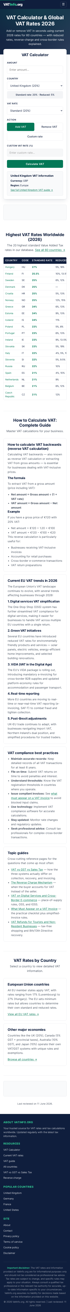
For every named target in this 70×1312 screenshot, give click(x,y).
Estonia (9, 313)
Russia (8, 366)
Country (12, 78)
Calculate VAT (35, 164)
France (7, 1204)
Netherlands (12, 379)
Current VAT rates (13, 1155)
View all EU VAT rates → (23, 1014)
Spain (8, 372)
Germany (8, 1198)
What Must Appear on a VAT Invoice (34, 908)
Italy (7, 353)
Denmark (10, 286)
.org (13, 4)
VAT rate (12, 103)
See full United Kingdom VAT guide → (32, 189)
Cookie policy (11, 1247)
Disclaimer (9, 1253)
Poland (9, 326)
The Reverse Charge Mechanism (31, 882)
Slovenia (10, 359)
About (6, 1225)
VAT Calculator (11, 1149)
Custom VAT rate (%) (20, 145)
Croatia (9, 293)
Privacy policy (11, 1236)
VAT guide (9, 1161)
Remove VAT (49, 126)
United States (11, 1209)
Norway (9, 300)
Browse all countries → (22, 1059)
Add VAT (20, 126)
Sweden (9, 280)
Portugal (9, 333)
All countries (10, 1166)
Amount (12, 62)
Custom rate (35, 136)
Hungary (10, 267)
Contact (7, 1230)
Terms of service (12, 1241)
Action (11, 119)
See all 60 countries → (50, 250)
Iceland (9, 320)
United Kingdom (12, 1192)
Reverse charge (12, 1177)
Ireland (9, 339)
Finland (9, 273)
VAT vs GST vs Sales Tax (27, 869)
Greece (9, 306)
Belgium (9, 386)
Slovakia (9, 346)
